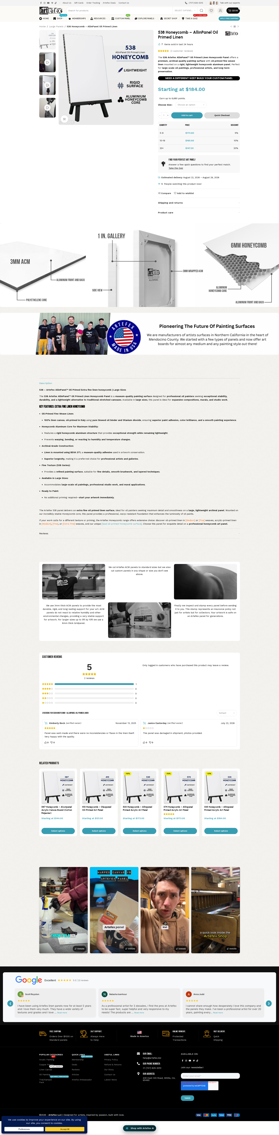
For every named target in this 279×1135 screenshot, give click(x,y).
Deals (74, 1064)
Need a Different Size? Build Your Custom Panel (199, 78)
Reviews (76, 1069)
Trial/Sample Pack (53, 1080)
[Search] (201, 10)
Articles (75, 1074)
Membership (82, 1059)
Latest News (110, 1079)
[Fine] (201, 520)
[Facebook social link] (41, 3)
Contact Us (109, 1074)
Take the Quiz (176, 168)
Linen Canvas (50, 1069)
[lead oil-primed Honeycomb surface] (122, 524)
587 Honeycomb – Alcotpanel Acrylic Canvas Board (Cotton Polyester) (56, 810)
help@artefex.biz (152, 1058)
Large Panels (56, 26)
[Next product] (238, 26)
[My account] (220, 10)
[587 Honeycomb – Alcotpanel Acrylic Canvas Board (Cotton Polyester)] (58, 787)
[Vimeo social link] (52, 3)
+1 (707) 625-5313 (152, 1068)
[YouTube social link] (48, 3)
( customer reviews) (181, 51)
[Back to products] (234, 26)
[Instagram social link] (44, 3)
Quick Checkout (222, 115)
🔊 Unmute (79, 949)
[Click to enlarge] (64, 119)
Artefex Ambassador (82, 1079)
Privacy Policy (111, 1059)
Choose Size (165, 105)
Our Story (109, 1069)
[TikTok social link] (55, 3)
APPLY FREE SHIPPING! (229, 18)
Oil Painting (44, 1074)
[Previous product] (231, 26)
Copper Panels (46, 1064)
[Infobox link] (194, 3)
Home (42, 26)
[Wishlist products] (211, 10)
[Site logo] (51, 10)
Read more (62, 1012)
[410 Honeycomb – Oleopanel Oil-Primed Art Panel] (99, 787)
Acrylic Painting (47, 1059)
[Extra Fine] (69, 524)
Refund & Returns (113, 1064)
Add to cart (186, 115)
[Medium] (190, 520)
